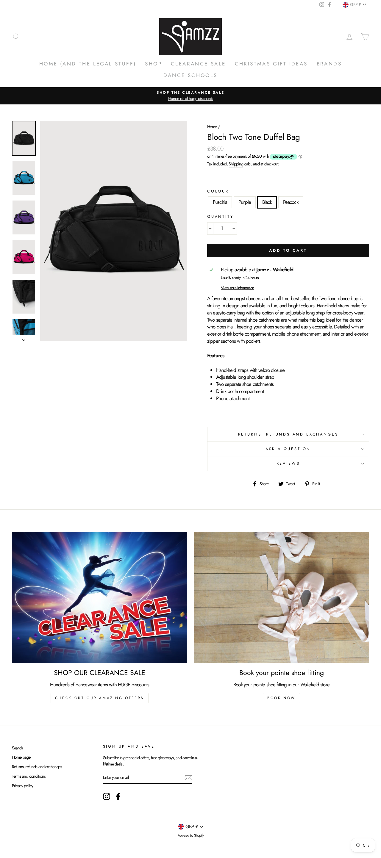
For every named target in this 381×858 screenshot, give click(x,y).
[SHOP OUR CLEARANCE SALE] (99, 597)
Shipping (236, 164)
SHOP (153, 63)
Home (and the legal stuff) (87, 63)
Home (212, 127)
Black (267, 202)
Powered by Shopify (190, 835)
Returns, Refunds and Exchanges (288, 434)
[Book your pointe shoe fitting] (281, 597)
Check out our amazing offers (99, 698)
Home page (21, 757)
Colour (218, 191)
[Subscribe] (188, 777)
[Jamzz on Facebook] (118, 796)
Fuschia (220, 202)
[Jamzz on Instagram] (106, 796)
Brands (329, 63)
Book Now (281, 698)
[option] (190, 95)
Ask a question (288, 449)
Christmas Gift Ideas (271, 63)
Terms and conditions (29, 776)
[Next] (24, 338)
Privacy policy (22, 786)
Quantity (220, 216)
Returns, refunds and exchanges (37, 767)
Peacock (290, 202)
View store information (237, 288)
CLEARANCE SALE (198, 63)
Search (17, 748)
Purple (244, 202)
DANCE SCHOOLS (190, 75)
